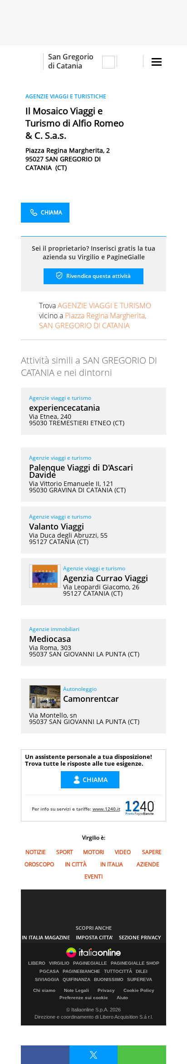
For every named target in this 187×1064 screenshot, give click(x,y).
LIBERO (36, 963)
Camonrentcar (91, 698)
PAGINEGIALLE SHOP (135, 963)
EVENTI (93, 876)
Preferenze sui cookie (83, 997)
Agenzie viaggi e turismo (60, 398)
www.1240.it (106, 809)
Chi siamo (44, 990)
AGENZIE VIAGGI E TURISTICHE (65, 96)
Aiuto (122, 997)
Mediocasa (50, 638)
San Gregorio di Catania (71, 61)
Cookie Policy (138, 990)
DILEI (142, 971)
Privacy (106, 990)
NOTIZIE (35, 852)
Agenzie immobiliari (54, 629)
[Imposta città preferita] (32, 61)
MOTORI (93, 852)
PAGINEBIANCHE (81, 971)
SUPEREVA (139, 979)
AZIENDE (148, 864)
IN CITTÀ (76, 864)
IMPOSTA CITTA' (94, 937)
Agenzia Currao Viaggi (105, 578)
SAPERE (152, 852)
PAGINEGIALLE (90, 963)
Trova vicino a (95, 315)
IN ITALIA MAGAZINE (46, 937)
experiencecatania (64, 407)
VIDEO (123, 852)
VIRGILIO (59, 963)
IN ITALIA (111, 864)
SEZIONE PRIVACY (140, 937)
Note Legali (76, 990)
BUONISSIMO (108, 979)
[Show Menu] (157, 62)
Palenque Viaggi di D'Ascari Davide (81, 471)
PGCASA (49, 971)
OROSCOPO (39, 864)
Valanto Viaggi (56, 526)
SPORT (64, 852)
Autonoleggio (80, 689)
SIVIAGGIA (47, 979)
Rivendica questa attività (98, 276)
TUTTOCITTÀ (118, 971)
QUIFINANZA (76, 979)
